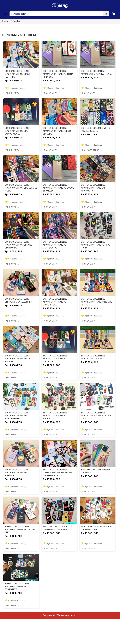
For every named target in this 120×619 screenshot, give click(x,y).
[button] (106, 14)
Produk (16, 21)
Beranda (6, 21)
